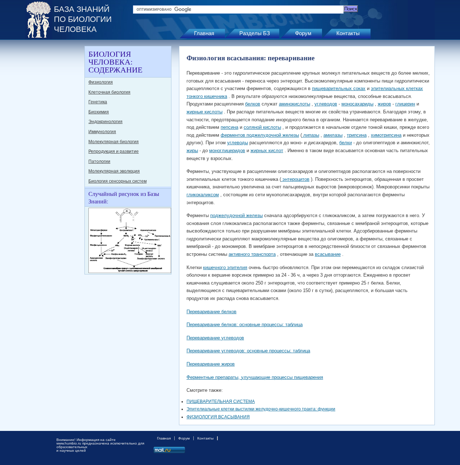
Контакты (348, 33)
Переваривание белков (211, 311)
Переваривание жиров (211, 364)
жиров (384, 104)
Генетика (97, 101)
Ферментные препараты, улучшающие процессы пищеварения (255, 377)
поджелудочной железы (236, 215)
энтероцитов (295, 179)
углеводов (325, 104)
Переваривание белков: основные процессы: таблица (245, 324)
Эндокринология (105, 121)
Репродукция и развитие (113, 151)
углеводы (237, 142)
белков (252, 104)
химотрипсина (386, 135)
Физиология (100, 82)
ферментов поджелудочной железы (260, 135)
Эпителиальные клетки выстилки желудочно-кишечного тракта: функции (261, 409)
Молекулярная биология (113, 141)
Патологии (99, 161)
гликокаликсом (203, 194)
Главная (204, 33)
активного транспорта (252, 254)
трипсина (357, 135)
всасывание (328, 254)
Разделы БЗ (254, 33)
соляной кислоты (262, 127)
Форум (303, 33)
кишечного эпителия (225, 267)
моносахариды (357, 104)
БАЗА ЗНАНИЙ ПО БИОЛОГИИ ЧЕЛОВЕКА (83, 19)
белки (345, 142)
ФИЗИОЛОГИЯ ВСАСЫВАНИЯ (218, 416)
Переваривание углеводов (215, 337)
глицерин (405, 104)
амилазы (332, 135)
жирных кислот (266, 150)
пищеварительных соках (338, 88)
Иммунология (102, 131)
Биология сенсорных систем (117, 181)
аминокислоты (294, 104)
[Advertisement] (54, 153)
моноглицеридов (227, 150)
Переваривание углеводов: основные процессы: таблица (248, 350)
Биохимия (98, 111)
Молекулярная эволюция (114, 171)
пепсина (229, 127)
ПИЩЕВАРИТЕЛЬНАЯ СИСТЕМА (221, 401)
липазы (310, 135)
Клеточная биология (109, 92)
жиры (192, 150)
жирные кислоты (204, 111)
